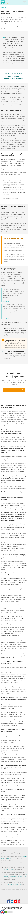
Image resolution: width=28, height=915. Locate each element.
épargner (9, 858)
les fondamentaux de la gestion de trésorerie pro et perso (15, 876)
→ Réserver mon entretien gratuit (14, 390)
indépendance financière (15, 884)
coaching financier (8, 869)
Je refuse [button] (10, 912)
